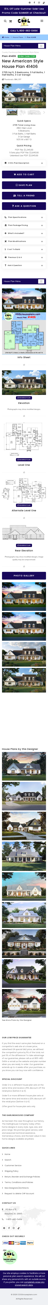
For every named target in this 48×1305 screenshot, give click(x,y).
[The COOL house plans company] (10, 1257)
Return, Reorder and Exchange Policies (22, 1176)
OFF (19, 79)
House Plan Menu (12, 45)
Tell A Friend (25, 195)
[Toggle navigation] (41, 46)
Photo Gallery (24, 575)
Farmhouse (13, 52)
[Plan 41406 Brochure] (24, 321)
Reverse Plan (25, 398)
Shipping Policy (11, 1171)
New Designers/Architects (17, 1188)
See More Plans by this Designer (17, 1020)
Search (8, 1160)
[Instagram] (39, 2)
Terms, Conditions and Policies (19, 1182)
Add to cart (25, 174)
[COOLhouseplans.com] (24, 21)
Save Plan (25, 185)
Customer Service (13, 1165)
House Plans (18, 37)
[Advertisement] (24, 720)
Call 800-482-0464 (24, 30)
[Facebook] (34, 2)
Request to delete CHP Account (19, 1193)
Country (5, 52)
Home (6, 37)
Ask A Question (25, 206)
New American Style (26, 52)
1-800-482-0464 (14, 1219)
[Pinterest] (29, 2)
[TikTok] (43, 2)
